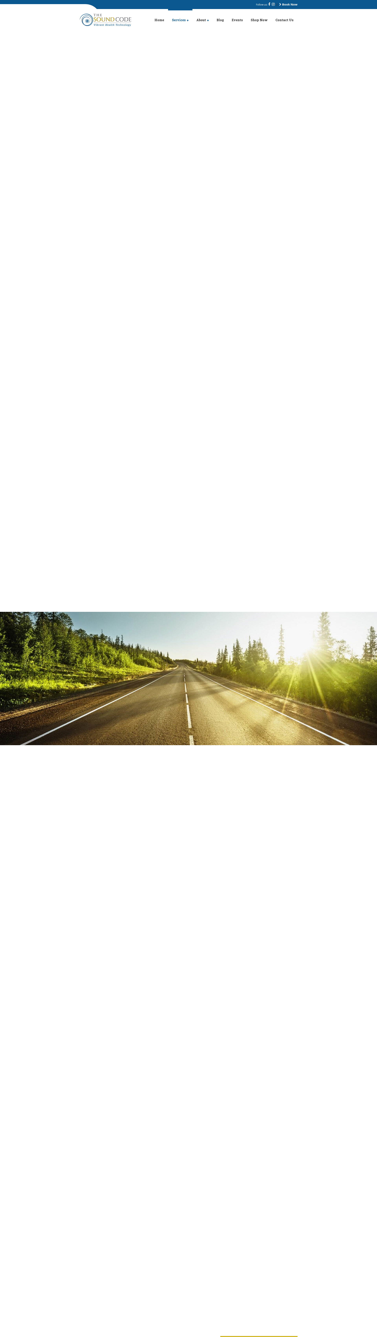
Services (179, 20)
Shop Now (259, 20)
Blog (220, 20)
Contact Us (284, 20)
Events (237, 20)
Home (159, 20)
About (201, 20)
